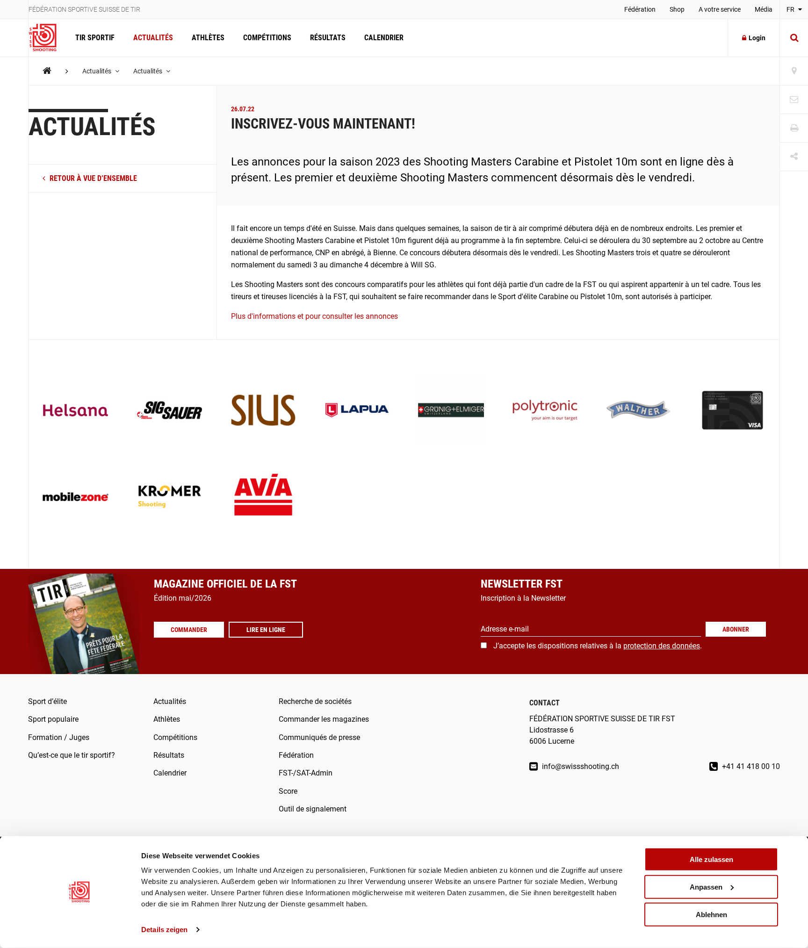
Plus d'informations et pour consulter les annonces (314, 316)
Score (288, 791)
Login (757, 38)
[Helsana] (76, 411)
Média (763, 9)
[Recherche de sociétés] (794, 71)
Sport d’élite (47, 701)
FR (791, 9)
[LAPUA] (357, 411)
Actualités (153, 37)
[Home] (47, 71)
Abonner (735, 629)
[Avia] (263, 497)
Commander (189, 629)
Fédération (640, 9)
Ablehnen (711, 914)
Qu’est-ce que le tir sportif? (71, 755)
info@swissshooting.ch (579, 766)
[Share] (794, 157)
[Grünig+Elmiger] (451, 411)
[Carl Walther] (639, 411)
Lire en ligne (265, 629)
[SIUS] (263, 411)
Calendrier (384, 37)
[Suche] (794, 38)
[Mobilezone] (76, 497)
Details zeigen (164, 930)
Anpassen (706, 887)
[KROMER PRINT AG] (169, 497)
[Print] (794, 128)
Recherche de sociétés (315, 701)
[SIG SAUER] (169, 411)
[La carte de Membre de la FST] (732, 411)
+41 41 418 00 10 (750, 766)
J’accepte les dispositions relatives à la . (597, 645)
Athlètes (208, 37)
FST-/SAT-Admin (305, 772)
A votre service (720, 9)
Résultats (328, 37)
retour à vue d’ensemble (92, 178)
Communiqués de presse (319, 737)
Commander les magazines (324, 719)
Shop (677, 9)
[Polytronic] (545, 411)
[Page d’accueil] (47, 38)
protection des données (661, 645)
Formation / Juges (58, 737)
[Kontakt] (794, 100)
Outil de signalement (312, 808)
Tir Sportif (95, 37)
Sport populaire (53, 719)
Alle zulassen (711, 859)
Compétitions (267, 37)
